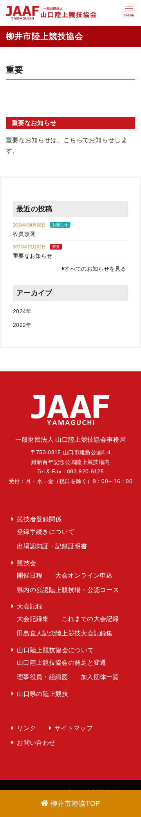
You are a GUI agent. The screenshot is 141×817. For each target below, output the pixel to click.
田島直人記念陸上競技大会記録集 (65, 633)
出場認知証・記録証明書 (52, 546)
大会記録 (29, 606)
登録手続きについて (45, 531)
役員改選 (24, 234)
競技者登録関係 (39, 519)
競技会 (26, 563)
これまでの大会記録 (90, 618)
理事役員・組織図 (42, 677)
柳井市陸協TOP (75, 803)
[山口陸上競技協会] (51, 12)
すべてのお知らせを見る (95, 269)
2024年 (22, 311)
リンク (26, 728)
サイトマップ (73, 728)
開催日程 (29, 575)
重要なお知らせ (34, 123)
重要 (56, 246)
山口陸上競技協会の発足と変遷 (61, 662)
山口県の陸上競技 (42, 693)
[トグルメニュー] (129, 13)
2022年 (22, 325)
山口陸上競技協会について (55, 650)
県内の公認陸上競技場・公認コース (68, 590)
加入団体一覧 (100, 677)
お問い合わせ (36, 742)
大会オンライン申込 (84, 575)
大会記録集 (33, 618)
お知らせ (60, 225)
